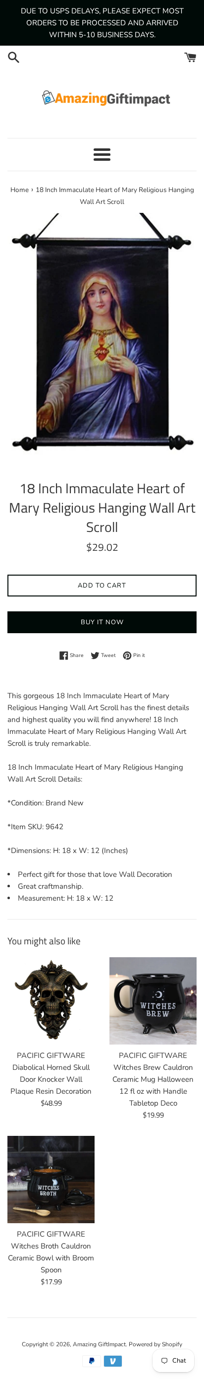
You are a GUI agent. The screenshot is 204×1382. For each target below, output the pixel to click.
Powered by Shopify (155, 1344)
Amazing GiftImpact (99, 1344)
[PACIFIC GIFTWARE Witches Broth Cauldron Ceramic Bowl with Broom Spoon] (51, 1179)
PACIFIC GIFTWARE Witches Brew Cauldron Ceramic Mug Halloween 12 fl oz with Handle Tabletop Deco (153, 1079)
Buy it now (102, 622)
